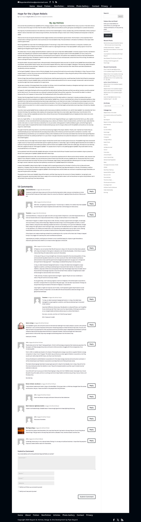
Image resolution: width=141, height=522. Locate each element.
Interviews (106, 152)
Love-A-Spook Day (108, 157)
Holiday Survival (108, 147)
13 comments (49, 16)
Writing (106, 192)
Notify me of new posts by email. (28, 491)
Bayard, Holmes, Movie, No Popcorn (113, 122)
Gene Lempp (30, 323)
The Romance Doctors (109, 182)
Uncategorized (107, 185)
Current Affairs (108, 129)
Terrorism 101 (107, 175)
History (106, 144)
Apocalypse (107, 119)
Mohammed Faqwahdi (109, 160)
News (105, 162)
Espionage (106, 132)
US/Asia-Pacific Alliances (110, 187)
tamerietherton (30, 189)
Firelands (106, 137)
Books (105, 127)
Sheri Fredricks (108, 69)
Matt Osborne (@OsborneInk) (35, 406)
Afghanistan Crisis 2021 (110, 112)
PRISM (105, 167)
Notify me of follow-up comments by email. (31, 487)
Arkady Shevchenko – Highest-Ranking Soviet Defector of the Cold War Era (113, 49)
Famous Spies (107, 134)
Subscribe (108, 35)
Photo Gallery (82, 6)
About (39, 6)
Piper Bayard (22, 16)
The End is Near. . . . (109, 180)
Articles (70, 6)
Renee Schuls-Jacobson (33, 384)
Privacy (104, 6)
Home (32, 6)
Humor (105, 149)
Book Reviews (107, 124)
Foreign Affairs (108, 139)
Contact (95, 6)
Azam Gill (106, 97)
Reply (92, 191)
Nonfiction (59, 6)
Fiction (47, 6)
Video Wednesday (108, 190)
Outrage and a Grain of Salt (111, 165)
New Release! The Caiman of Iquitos (113, 58)
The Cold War (107, 177)
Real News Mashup (109, 170)
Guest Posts (107, 142)
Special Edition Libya (39, 16)
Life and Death (107, 154)
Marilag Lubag (30, 428)
